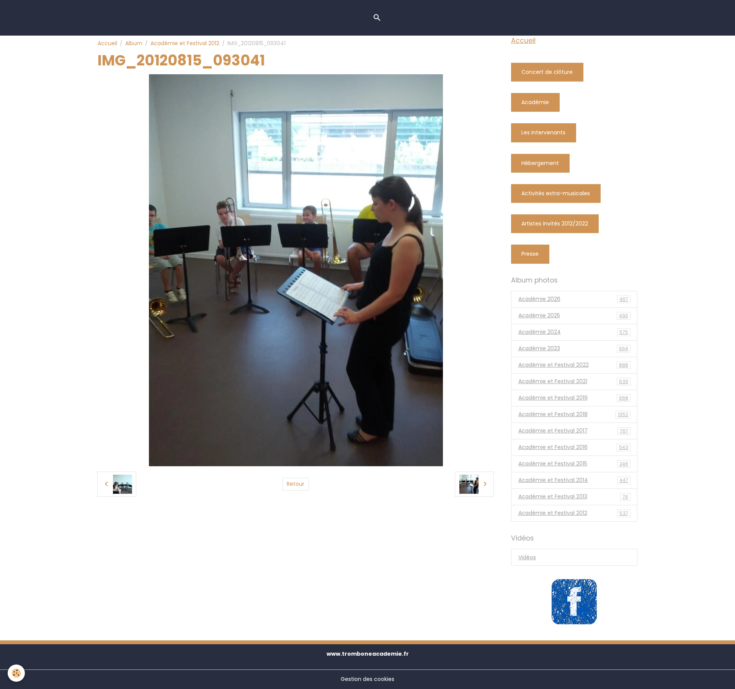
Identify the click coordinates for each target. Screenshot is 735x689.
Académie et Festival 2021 (573, 381)
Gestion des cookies (367, 679)
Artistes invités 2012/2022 (554, 223)
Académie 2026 (573, 299)
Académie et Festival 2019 (573, 398)
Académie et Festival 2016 (573, 447)
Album (133, 43)
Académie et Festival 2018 (573, 414)
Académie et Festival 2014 (573, 480)
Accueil (107, 43)
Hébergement (540, 163)
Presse (530, 254)
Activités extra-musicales (555, 193)
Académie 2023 (573, 348)
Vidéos (527, 557)
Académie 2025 (573, 315)
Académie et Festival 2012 (184, 43)
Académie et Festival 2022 (573, 365)
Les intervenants (543, 132)
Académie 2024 (573, 332)
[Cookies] (16, 673)
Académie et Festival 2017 (573, 430)
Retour (295, 484)
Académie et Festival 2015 (573, 463)
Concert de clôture (547, 72)
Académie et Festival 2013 (573, 496)
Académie (535, 102)
